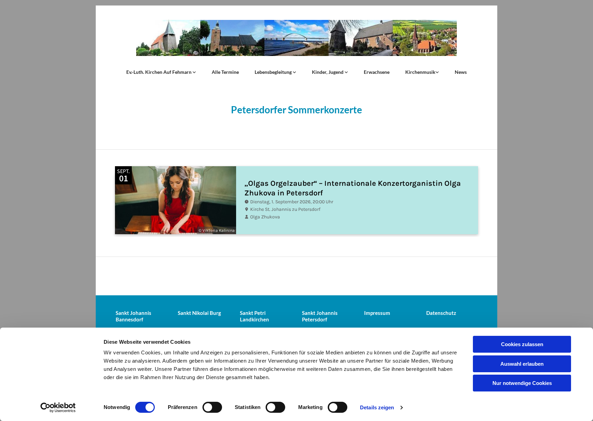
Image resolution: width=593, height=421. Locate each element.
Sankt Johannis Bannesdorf (133, 316)
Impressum (377, 313)
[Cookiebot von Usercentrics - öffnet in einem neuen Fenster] (58, 407)
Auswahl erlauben (522, 364)
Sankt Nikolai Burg (199, 313)
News (461, 72)
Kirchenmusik (420, 72)
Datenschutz (441, 313)
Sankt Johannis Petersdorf (320, 316)
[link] (161, 72)
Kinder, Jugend (328, 72)
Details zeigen (377, 407)
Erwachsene (376, 72)
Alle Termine (225, 72)
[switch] (212, 407)
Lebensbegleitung (274, 72)
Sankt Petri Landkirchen (254, 316)
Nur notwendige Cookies (522, 383)
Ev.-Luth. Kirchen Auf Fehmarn (159, 72)
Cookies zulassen (522, 344)
